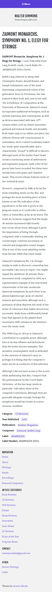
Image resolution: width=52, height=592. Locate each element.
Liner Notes (8, 526)
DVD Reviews (9, 505)
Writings (6, 467)
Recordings (8, 478)
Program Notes (10, 541)
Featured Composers (12, 483)
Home (5, 457)
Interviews (7, 521)
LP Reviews (8, 531)
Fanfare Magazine (28, 424)
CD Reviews (21, 413)
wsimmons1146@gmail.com (16, 553)
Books (5, 472)
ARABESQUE (18, 436)
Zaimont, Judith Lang (28, 430)
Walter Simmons (26, 16)
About (5, 462)
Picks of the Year (10, 536)
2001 (24, 419)
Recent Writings (10, 567)
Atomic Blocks (20, 586)
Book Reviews (9, 494)
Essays (5, 510)
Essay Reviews (9, 515)
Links (5, 572)
